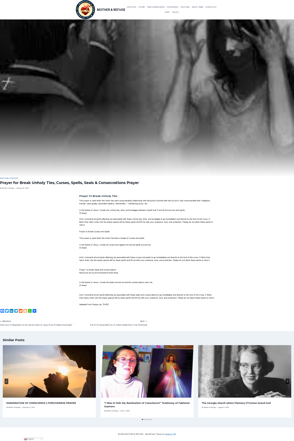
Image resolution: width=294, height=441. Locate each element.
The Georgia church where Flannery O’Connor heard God (236, 403)
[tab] (142, 419)
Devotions (4, 178)
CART (167, 12)
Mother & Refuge (8, 188)
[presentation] (49, 371)
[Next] (287, 381)
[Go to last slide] (6, 381)
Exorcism (14, 178)
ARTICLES (131, 7)
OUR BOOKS (172, 7)
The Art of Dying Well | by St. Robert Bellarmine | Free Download (118, 323)
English (30, 439)
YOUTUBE (184, 7)
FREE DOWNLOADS (156, 7)
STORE (142, 7)
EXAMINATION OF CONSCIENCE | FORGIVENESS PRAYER (41, 403)
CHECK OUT (211, 7)
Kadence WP (170, 434)
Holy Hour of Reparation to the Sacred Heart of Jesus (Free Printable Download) (36, 323)
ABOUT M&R (197, 7)
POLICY (175, 12)
